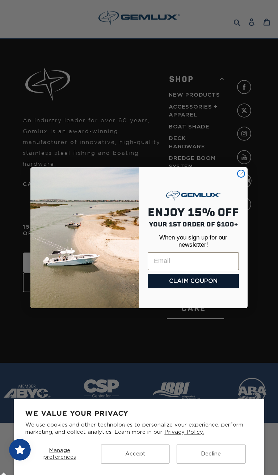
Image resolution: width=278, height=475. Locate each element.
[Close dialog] (241, 173)
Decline (211, 454)
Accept (135, 454)
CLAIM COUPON (193, 281)
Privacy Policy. (184, 432)
